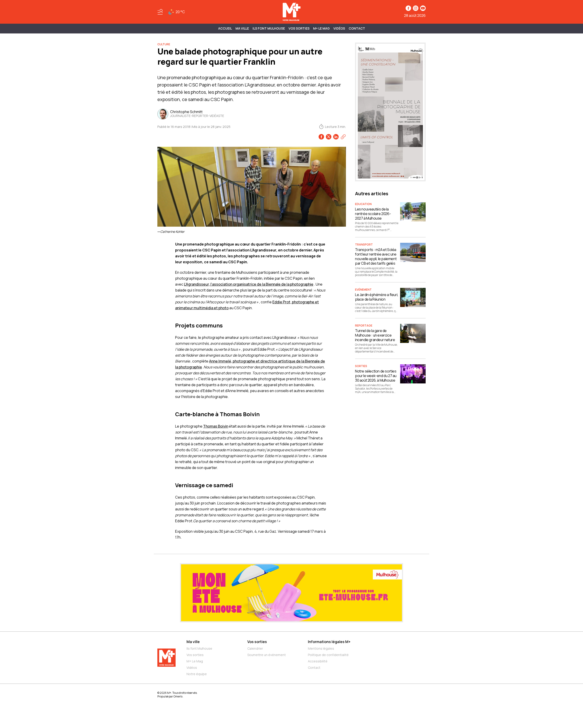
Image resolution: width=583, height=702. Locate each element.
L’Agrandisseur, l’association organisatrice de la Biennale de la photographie (248, 284)
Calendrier (255, 648)
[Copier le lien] (343, 136)
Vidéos (339, 28)
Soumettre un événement (266, 655)
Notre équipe (197, 674)
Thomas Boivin (215, 426)
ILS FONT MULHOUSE (269, 28)
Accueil (225, 28)
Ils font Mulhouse (199, 648)
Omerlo (178, 696)
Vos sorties (299, 28)
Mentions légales (321, 648)
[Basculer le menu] (160, 12)
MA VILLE (242, 28)
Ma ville (193, 641)
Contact (357, 28)
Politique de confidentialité (328, 655)
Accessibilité (317, 661)
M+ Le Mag (321, 28)
